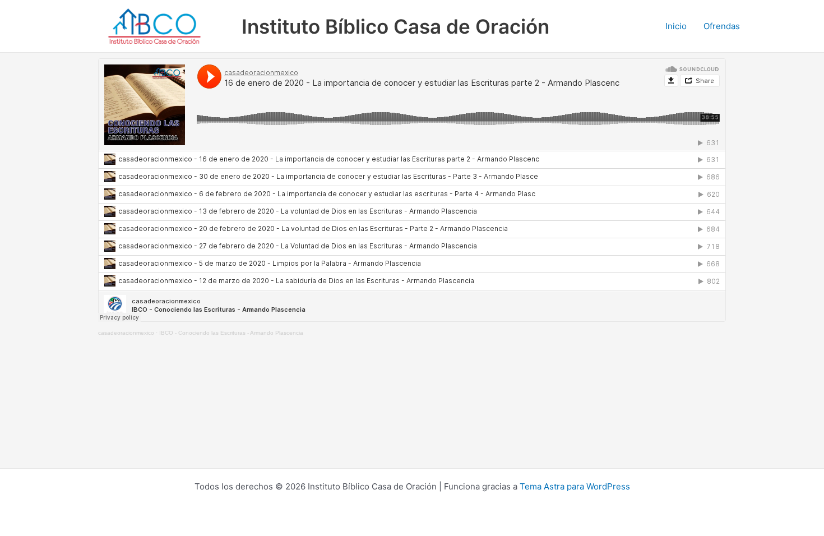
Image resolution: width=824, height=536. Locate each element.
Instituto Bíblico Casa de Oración (395, 26)
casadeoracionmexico (126, 333)
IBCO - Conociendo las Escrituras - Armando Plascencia (231, 333)
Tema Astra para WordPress (575, 486)
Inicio (676, 26)
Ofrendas (721, 26)
